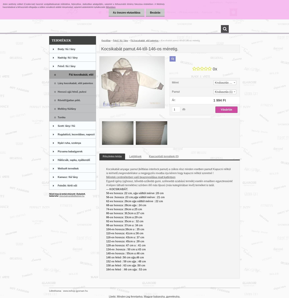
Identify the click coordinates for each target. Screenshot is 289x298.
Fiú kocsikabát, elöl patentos (145, 40)
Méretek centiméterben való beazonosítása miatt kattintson (140, 177)
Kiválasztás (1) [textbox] (223, 91)
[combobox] (224, 82)
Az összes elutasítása (126, 12)
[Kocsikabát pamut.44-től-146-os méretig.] (132, 57)
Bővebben (111, 7)
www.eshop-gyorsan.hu (75, 290)
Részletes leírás (112, 156)
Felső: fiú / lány (120, 40)
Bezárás (155, 12)
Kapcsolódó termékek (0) (164, 156)
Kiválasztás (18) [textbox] (224, 82)
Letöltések (135, 156)
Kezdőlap (106, 40)
